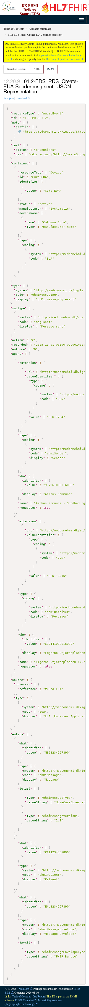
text (15, 145)
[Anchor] (39, 91)
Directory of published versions (63, 59)
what (23, 743)
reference (27, 689)
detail (24, 788)
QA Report (39, 996)
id (14, 118)
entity (17, 734)
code (34, 258)
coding (28, 245)
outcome (18, 349)
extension (27, 363)
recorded (19, 344)
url (29, 372)
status (21, 149)
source (17, 680)
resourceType (23, 113)
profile (22, 127)
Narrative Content (16, 69)
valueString (37, 802)
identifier (28, 181)
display (22, 299)
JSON (50, 69)
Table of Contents (21, 996)
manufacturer (30, 208)
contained (20, 163)
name (30, 222)
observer (23, 684)
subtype (18, 308)
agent (16, 353)
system (35, 254)
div (18, 154)
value (31, 190)
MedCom (24, 988)
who (22, 476)
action (17, 340)
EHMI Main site (24, 1000)
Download (21, 98)
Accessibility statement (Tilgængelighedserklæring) (33, 1002)
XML (37, 69)
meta (15, 122)
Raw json (8, 98)
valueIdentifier (40, 376)
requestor (27, 507)
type (30, 226)
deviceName (28, 213)
